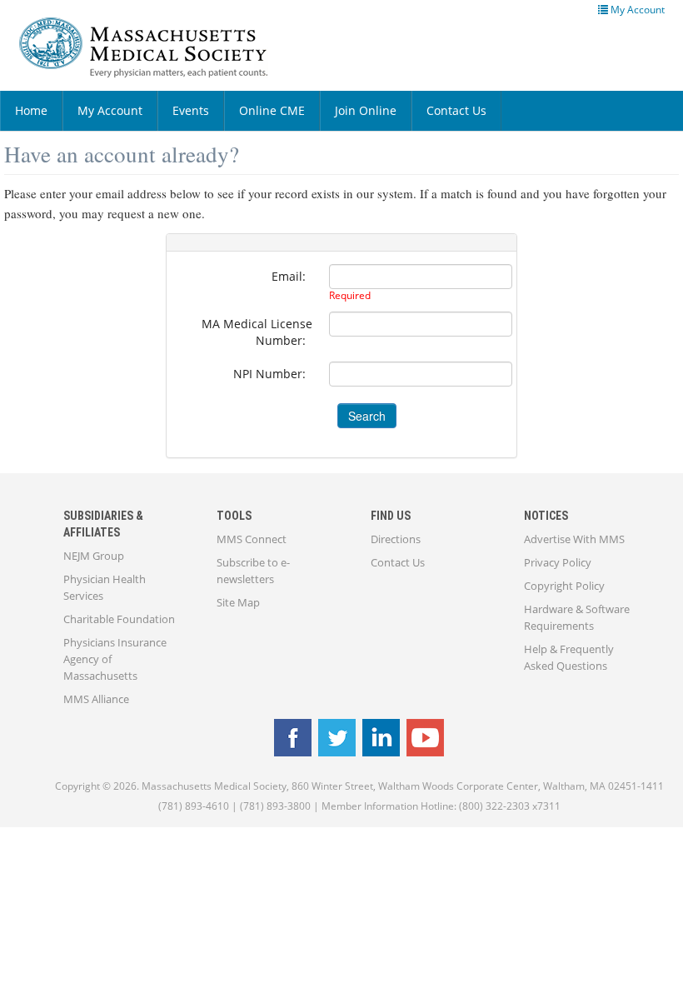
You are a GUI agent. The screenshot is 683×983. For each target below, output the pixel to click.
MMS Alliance (96, 698)
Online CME (272, 110)
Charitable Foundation (119, 618)
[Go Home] (155, 47)
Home (31, 110)
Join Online (365, 110)
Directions (396, 538)
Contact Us (456, 110)
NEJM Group (93, 555)
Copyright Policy (564, 585)
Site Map (238, 602)
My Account (109, 110)
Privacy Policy (557, 562)
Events (190, 110)
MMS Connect (252, 538)
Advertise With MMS (574, 538)
